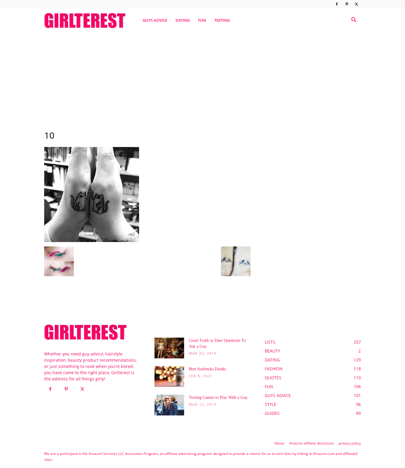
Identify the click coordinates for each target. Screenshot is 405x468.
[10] (91, 240)
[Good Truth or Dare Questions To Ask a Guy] (169, 348)
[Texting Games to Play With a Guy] (169, 405)
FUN (202, 20)
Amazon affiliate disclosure (311, 443)
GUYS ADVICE (155, 20)
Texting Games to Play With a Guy (218, 397)
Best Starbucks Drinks (207, 369)
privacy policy (350, 443)
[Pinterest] (346, 4)
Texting (222, 20)
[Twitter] (356, 4)
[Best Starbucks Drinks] (169, 376)
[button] (354, 20)
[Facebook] (336, 4)
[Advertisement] (202, 78)
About (279, 443)
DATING (183, 20)
